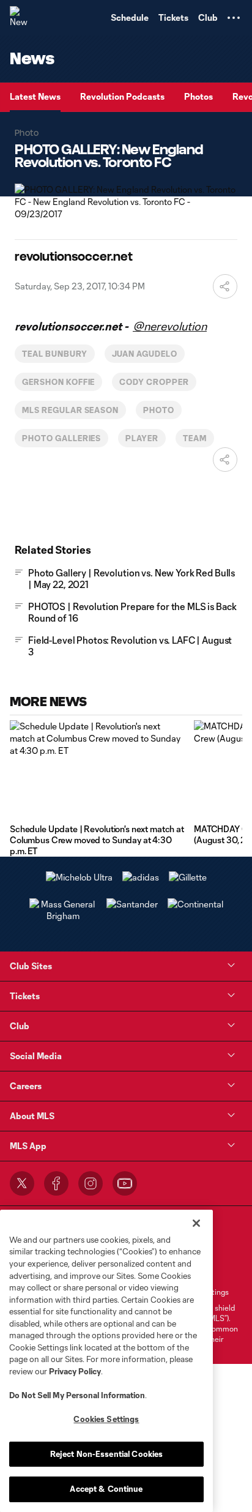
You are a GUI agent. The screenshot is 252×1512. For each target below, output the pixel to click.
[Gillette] (188, 877)
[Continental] (195, 904)
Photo (158, 410)
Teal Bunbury (54, 353)
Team (195, 438)
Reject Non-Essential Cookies (106, 1454)
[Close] (196, 1223)
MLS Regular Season (70, 410)
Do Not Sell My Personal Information (77, 1395)
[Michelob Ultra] (79, 877)
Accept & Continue (106, 1489)
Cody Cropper (154, 382)
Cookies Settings (106, 1419)
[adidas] (140, 877)
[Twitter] (22, 1183)
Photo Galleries (61, 438)
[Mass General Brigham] (63, 916)
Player (141, 438)
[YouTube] (125, 1183)
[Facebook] (56, 1183)
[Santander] (132, 904)
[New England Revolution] (21, 17)
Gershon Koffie (58, 382)
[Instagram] (90, 1183)
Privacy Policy (75, 1371)
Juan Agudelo (145, 353)
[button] (234, 17)
